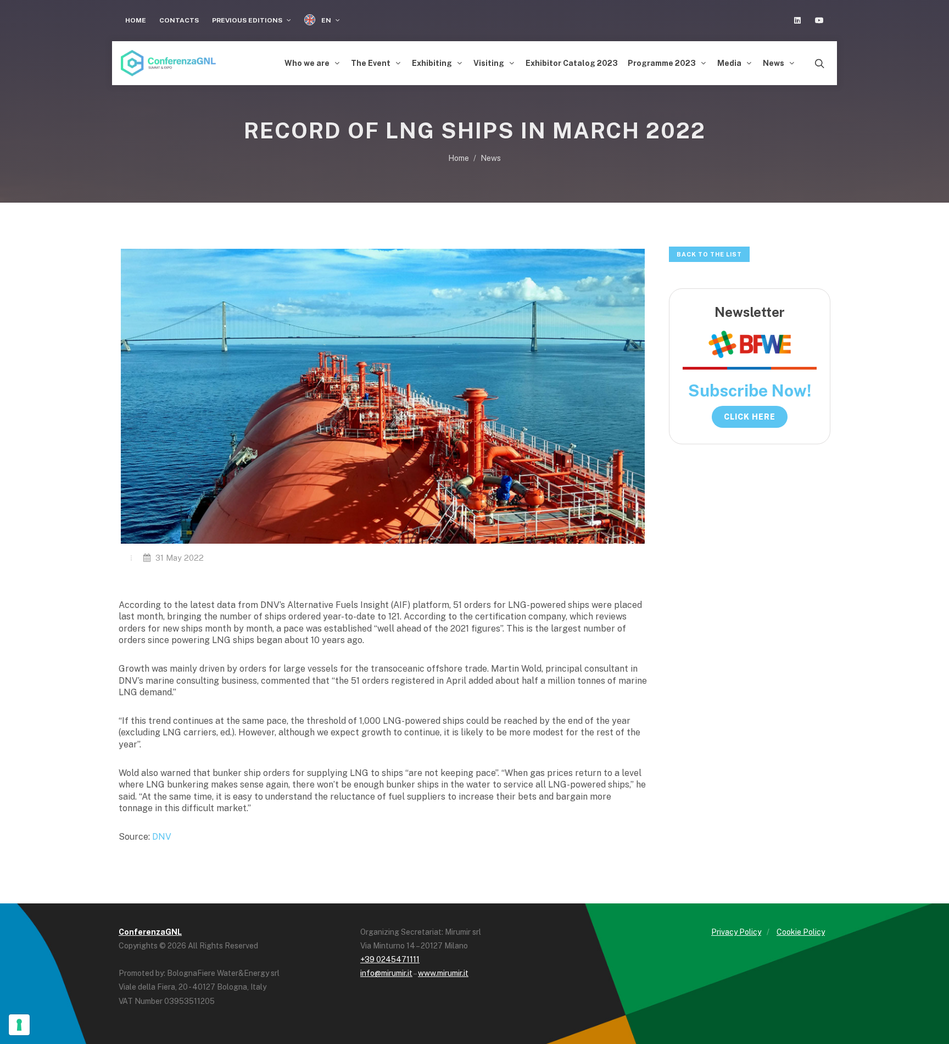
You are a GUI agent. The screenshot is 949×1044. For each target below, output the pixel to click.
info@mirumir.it (386, 973)
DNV (161, 836)
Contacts (179, 20)
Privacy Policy (736, 932)
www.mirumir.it (443, 973)
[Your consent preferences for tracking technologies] (19, 1024)
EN (326, 20)
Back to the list (709, 254)
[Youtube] (819, 20)
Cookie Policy (801, 932)
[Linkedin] (797, 20)
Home (135, 20)
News (491, 158)
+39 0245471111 (390, 959)
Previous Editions (248, 20)
